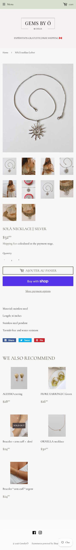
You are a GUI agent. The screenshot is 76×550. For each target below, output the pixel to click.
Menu (10, 4)
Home (5, 52)
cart (70, 4)
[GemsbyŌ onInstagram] (40, 533)
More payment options (38, 291)
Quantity (7, 253)
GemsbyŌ (23, 543)
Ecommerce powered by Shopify (46, 543)
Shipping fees (10, 243)
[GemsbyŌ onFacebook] (34, 533)
